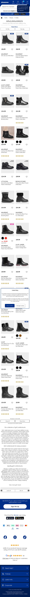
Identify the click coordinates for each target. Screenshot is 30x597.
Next (28, 490)
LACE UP (9, 490)
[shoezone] (4, 2)
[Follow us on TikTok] (24, 537)
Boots (11, 18)
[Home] (1, 18)
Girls (6, 18)
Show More (22, 421)
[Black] (6, 142)
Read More (14, 27)
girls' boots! (4, 471)
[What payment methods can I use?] (15, 527)
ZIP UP (21, 490)
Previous (1, 490)
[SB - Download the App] (15, 14)
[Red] (6, 238)
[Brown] (20, 335)
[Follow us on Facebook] (5, 537)
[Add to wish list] (11, 49)
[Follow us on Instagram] (15, 537)
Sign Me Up (15, 506)
